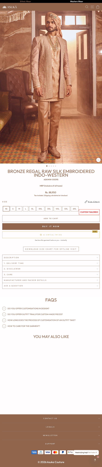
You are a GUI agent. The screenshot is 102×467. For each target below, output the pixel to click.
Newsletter (50, 435)
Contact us (50, 418)
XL (32, 208)
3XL (49, 208)
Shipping (47, 195)
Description (11, 258)
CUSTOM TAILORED (89, 212)
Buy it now (51, 226)
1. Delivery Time (14, 263)
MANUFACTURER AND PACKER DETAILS (25, 280)
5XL (66, 208)
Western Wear (76, 1)
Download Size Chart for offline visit (51, 249)
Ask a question (13, 286)
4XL (57, 208)
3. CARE (8, 274)
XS (6, 208)
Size (51, 202)
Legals (50, 427)
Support (50, 444)
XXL (40, 208)
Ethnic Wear (25, 1)
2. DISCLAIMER (12, 269)
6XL (74, 208)
